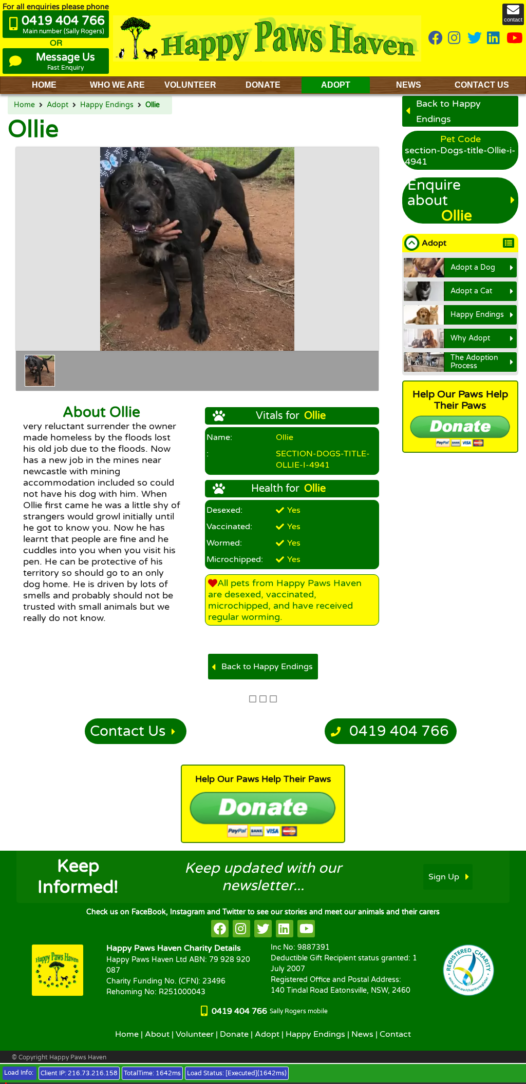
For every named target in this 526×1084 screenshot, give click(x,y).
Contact (395, 1034)
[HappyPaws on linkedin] (494, 38)
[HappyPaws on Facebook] (435, 38)
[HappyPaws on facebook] (220, 928)
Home (24, 105)
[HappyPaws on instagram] (455, 38)
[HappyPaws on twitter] (474, 38)
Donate (234, 1034)
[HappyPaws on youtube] (514, 38)
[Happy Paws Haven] (267, 38)
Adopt (57, 105)
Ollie (152, 105)
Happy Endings (107, 105)
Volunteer (195, 1034)
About (157, 1034)
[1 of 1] (40, 371)
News (362, 1034)
